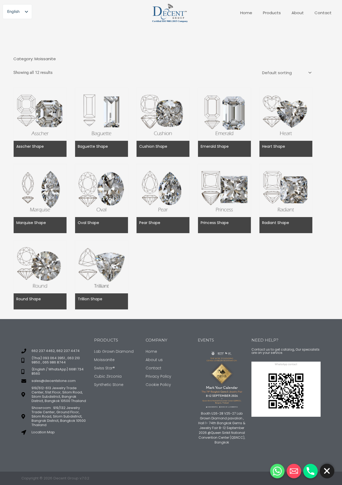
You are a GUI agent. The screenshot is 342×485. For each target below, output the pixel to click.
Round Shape (28, 299)
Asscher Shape (30, 146)
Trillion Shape (90, 299)
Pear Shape (149, 222)
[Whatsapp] (277, 471)
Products (272, 13)
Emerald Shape (215, 146)
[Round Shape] (40, 266)
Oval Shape (88, 222)
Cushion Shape (153, 146)
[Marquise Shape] (40, 190)
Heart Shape (273, 146)
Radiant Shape (275, 222)
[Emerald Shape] (224, 114)
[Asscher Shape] (40, 114)
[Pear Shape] (163, 190)
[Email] (294, 471)
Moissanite (45, 59)
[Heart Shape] (285, 114)
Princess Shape (215, 222)
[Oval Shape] (101, 190)
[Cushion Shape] (163, 114)
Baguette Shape (93, 146)
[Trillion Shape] (101, 266)
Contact (323, 13)
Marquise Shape (31, 222)
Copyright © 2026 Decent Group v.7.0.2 (55, 478)
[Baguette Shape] (101, 114)
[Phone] (310, 471)
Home (246, 13)
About (298, 13)
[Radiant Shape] (285, 190)
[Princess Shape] (224, 190)
